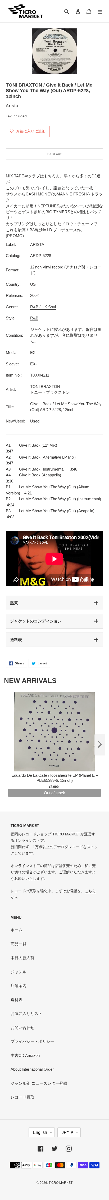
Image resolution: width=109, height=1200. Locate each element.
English (40, 1132)
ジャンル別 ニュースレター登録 (39, 1083)
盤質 (14, 602)
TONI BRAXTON (45, 386)
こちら (90, 891)
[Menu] (100, 11)
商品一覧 (18, 944)
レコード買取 (22, 1097)
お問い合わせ (22, 1027)
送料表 (16, 639)
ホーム (16, 930)
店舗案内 (18, 985)
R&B (34, 318)
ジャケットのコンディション (36, 621)
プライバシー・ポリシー (32, 1041)
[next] (99, 744)
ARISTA (37, 244)
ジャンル (18, 972)
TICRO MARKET (60, 1183)
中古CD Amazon (25, 1055)
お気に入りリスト (26, 1013)
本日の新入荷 (22, 957)
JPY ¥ (67, 1132)
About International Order (32, 1069)
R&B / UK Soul (43, 307)
